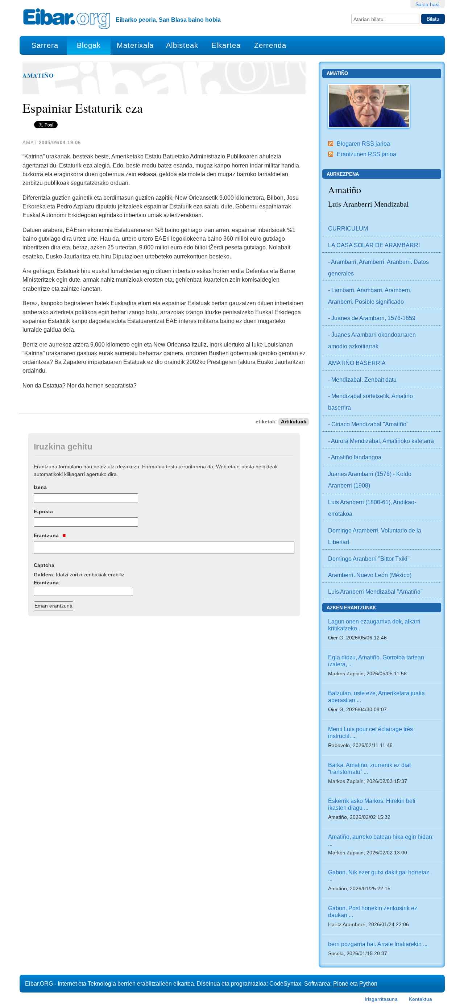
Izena (40, 487)
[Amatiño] (369, 105)
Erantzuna (47, 535)
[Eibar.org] (66, 18)
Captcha (44, 565)
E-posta (43, 511)
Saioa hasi (427, 4)
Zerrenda (270, 45)
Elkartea (226, 45)
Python (368, 983)
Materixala (135, 45)
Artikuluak (293, 421)
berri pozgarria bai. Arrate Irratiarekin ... (377, 944)
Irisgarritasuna (381, 999)
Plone (340, 983)
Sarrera (45, 45)
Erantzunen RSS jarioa (366, 154)
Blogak (89, 45)
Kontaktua (420, 999)
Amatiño (38, 75)
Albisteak (182, 45)
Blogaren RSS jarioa (363, 143)
